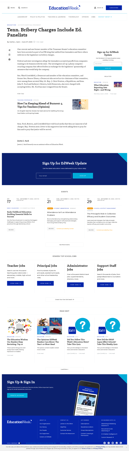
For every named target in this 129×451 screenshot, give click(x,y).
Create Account (17, 395)
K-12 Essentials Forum (27, 208)
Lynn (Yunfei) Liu (72, 353)
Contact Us (64, 420)
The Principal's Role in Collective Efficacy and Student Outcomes (101, 215)
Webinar (73, 208)
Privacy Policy (77, 443)
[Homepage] (64, 7)
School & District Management (105, 208)
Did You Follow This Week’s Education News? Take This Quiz (78, 341)
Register (11, 229)
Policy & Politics (37, 17)
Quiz (76, 336)
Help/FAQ (63, 427)
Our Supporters (44, 433)
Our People (43, 430)
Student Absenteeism (61, 208)
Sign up (83, 175)
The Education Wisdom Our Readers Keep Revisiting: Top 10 (17, 341)
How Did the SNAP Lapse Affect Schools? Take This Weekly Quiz (107, 341)
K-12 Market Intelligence (108, 434)
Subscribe (114, 7)
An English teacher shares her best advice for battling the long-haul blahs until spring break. (40, 112)
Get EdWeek (85, 420)
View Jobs (14, 283)
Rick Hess (97, 94)
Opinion (85, 17)
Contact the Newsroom (67, 433)
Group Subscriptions (87, 430)
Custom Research (107, 437)
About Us (43, 420)
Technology (73, 17)
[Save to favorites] (9, 54)
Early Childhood (13, 208)
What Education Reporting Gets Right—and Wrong (102, 87)
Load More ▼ (64, 369)
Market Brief (104, 17)
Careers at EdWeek (45, 437)
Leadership (22, 17)
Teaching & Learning (57, 17)
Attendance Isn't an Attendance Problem (61, 213)
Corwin (71, 228)
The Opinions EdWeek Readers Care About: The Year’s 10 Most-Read (48, 341)
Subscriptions (85, 423)
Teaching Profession (24, 100)
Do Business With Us (108, 420)
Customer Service (65, 430)
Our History (43, 427)
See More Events (64, 244)
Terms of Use (64, 443)
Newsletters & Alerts (87, 427)
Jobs (93, 17)
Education (11, 25)
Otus (110, 230)
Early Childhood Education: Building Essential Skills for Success (19, 214)
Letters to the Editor (66, 423)
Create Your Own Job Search (64, 299)
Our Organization (45, 423)
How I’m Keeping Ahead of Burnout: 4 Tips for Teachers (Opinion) (39, 105)
